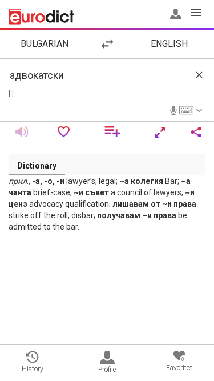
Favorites (179, 364)
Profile (107, 370)
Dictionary (36, 165)
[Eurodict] (41, 17)
